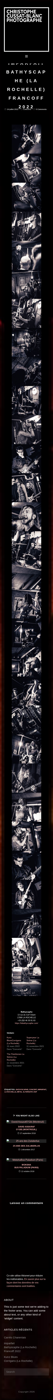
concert (33, 1089)
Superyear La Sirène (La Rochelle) (32, 1040)
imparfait (42, 1089)
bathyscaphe (22, 1089)
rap (35, 1092)
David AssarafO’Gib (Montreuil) (26, 1128)
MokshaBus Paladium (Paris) (26, 1166)
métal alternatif (25, 1092)
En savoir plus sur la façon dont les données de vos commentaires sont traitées (26, 1282)
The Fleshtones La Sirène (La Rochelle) (15, 1057)
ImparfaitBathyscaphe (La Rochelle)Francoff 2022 (20, 1347)
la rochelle (10, 1092)
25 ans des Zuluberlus (26, 1146)
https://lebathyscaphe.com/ (26, 1023)
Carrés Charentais (15, 1337)
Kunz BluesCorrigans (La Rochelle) (14, 1040)
